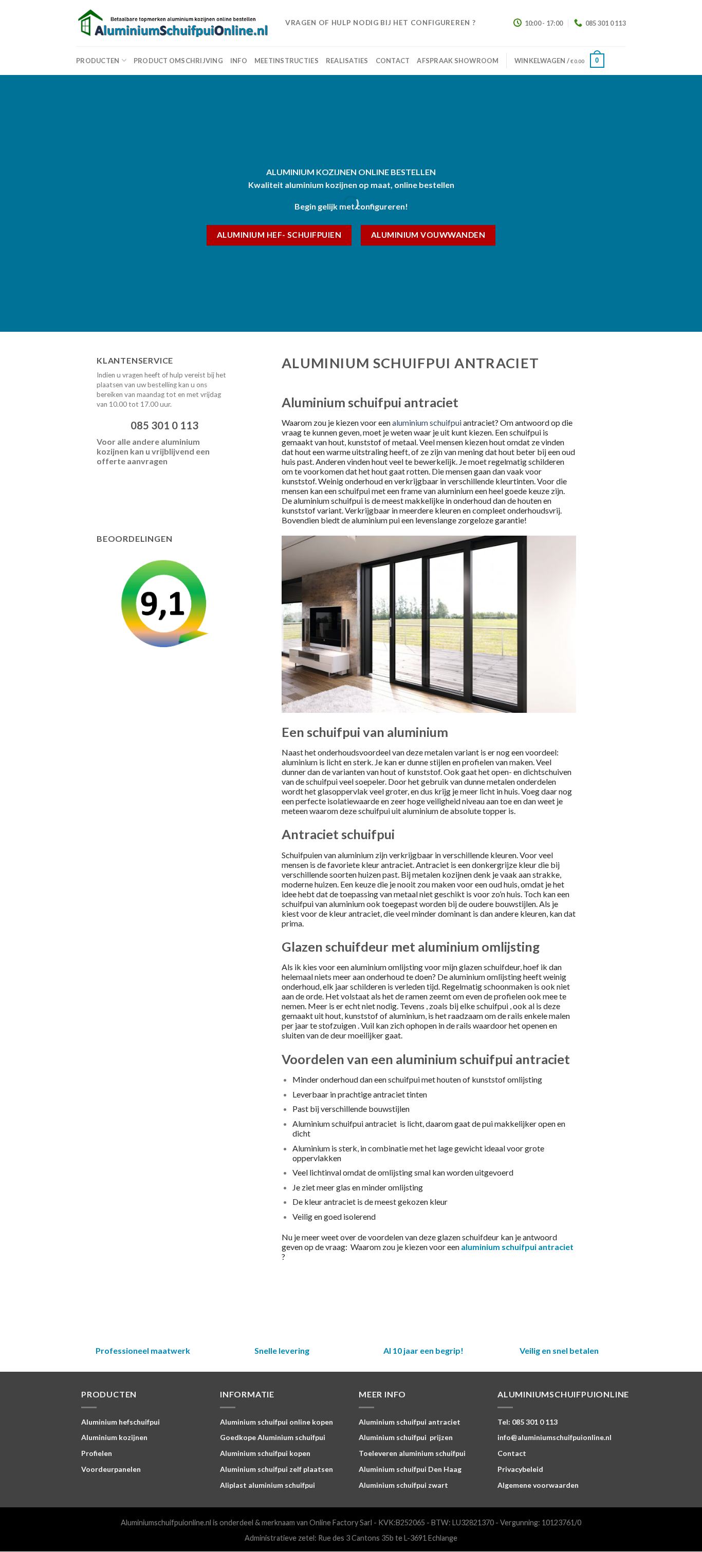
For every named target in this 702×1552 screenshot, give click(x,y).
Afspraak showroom (457, 60)
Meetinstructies (286, 60)
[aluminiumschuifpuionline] (173, 23)
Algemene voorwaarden (538, 1485)
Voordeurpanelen (111, 1469)
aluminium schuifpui (426, 422)
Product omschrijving (178, 60)
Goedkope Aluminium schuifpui (272, 1437)
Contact (393, 60)
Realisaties (347, 60)
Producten (97, 60)
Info (238, 60)
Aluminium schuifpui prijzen (406, 1437)
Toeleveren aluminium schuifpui (412, 1453)
